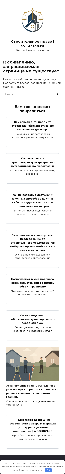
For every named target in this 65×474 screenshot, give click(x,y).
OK (48, 470)
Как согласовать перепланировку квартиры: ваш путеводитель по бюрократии (32, 162)
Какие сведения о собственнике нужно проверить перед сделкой (32, 319)
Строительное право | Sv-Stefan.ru (32, 43)
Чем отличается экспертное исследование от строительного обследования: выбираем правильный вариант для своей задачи (32, 243)
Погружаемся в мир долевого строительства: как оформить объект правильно (32, 283)
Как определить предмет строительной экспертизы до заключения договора (32, 126)
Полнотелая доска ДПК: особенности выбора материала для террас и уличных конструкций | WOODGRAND (32, 425)
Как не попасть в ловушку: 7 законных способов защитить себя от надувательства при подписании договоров (33, 200)
